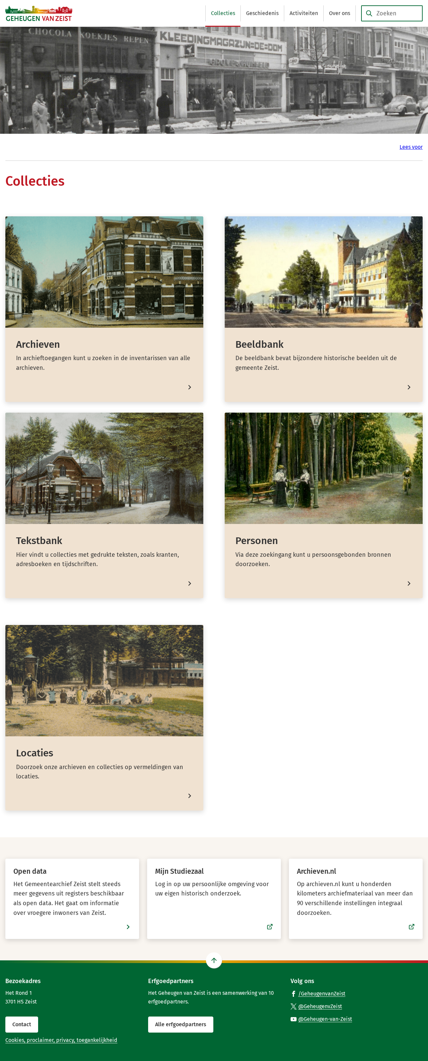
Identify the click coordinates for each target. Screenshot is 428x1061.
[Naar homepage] (38, 13)
